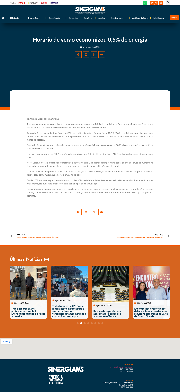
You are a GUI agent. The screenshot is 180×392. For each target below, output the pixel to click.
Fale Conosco (158, 18)
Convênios (88, 18)
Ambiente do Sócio (140, 18)
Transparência (34, 18)
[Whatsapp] (145, 3)
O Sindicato (14, 18)
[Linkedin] (161, 3)
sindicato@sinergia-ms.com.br (121, 367)
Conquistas (73, 18)
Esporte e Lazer (117, 18)
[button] (168, 2)
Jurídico (101, 18)
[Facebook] (156, 3)
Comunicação (54, 18)
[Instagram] (152, 3)
